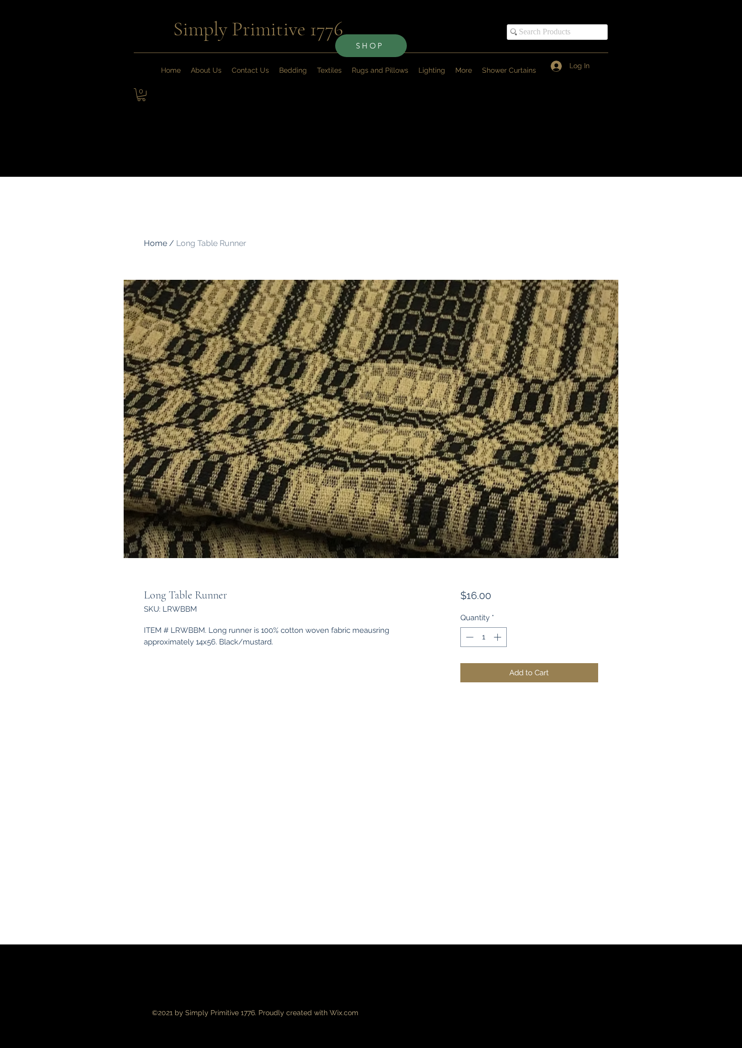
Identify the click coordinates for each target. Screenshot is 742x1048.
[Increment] (498, 637)
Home (155, 243)
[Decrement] (468, 637)
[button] (463, 70)
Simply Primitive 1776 (258, 29)
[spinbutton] (483, 637)
